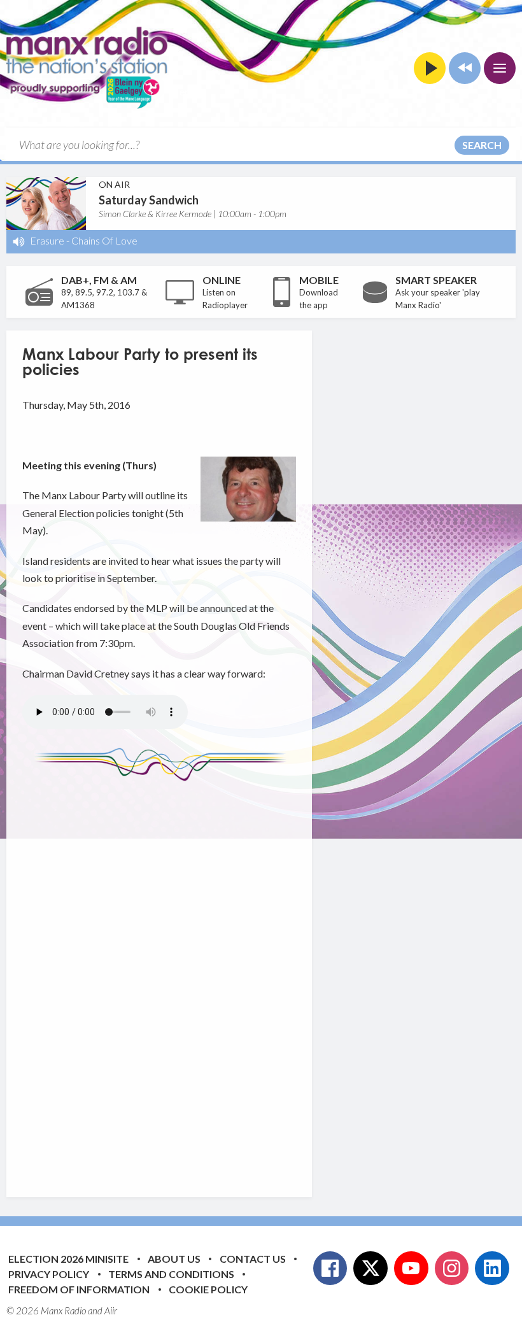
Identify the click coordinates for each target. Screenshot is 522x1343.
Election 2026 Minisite (68, 1259)
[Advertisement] (261, 979)
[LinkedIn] (492, 1268)
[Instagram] (452, 1268)
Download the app (318, 298)
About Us (174, 1259)
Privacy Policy (48, 1274)
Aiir (110, 1310)
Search (482, 145)
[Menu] (500, 68)
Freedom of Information (79, 1289)
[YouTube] (411, 1268)
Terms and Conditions (171, 1274)
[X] (370, 1268)
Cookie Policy (208, 1289)
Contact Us (253, 1259)
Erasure (47, 240)
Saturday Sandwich (149, 200)
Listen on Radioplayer (225, 298)
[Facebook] (330, 1268)
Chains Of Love (104, 240)
